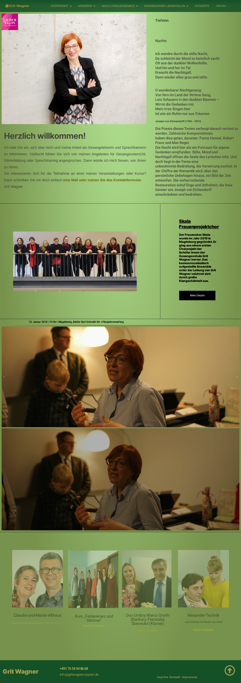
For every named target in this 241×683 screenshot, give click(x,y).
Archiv (221, 6)
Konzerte (202, 6)
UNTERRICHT (59, 6)
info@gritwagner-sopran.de (79, 674)
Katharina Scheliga (94, 625)
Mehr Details (147, 630)
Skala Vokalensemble (118, 6)
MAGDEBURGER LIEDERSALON (164, 6)
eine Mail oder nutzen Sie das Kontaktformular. (102, 180)
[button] (4, 377)
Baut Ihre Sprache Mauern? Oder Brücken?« (37, 623)
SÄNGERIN (85, 6)
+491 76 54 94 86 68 (74, 669)
